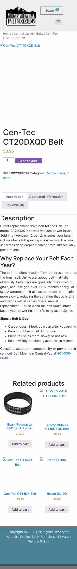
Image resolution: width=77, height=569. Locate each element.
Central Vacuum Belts (28, 33)
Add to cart (28, 161)
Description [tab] (14, 197)
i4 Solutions (46, 537)
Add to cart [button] (20, 444)
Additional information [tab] (46, 197)
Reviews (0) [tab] (15, 205)
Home (7, 33)
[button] (58, 22)
